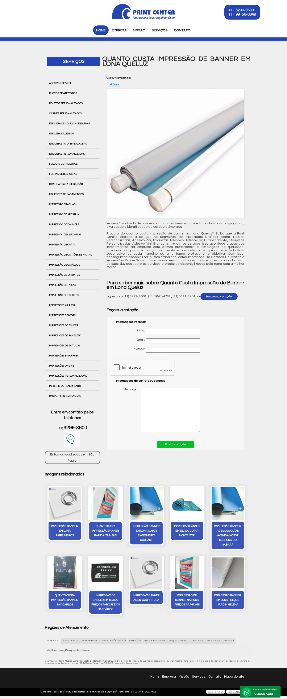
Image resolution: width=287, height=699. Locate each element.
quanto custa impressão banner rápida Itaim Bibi (105, 531)
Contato (182, 30)
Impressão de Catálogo (64, 264)
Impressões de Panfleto (65, 335)
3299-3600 (245, 10)
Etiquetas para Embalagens (68, 143)
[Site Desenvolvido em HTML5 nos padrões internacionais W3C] (215, 692)
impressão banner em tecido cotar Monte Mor (187, 531)
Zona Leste (196, 640)
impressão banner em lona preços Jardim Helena (227, 600)
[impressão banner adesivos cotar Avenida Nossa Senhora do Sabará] (228, 503)
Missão (139, 30)
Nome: (141, 330)
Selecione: (52, 640)
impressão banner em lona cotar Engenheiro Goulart (146, 533)
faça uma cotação (219, 296)
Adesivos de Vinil (60, 83)
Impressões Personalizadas (68, 375)
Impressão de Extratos (64, 274)
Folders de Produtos (63, 163)
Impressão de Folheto (64, 295)
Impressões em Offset (63, 355)
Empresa (119, 30)
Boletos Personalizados (66, 103)
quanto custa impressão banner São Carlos (64, 600)
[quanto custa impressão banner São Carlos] (64, 573)
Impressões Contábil (63, 315)
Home (100, 30)
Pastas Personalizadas (64, 396)
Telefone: (139, 349)
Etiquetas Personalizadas (67, 153)
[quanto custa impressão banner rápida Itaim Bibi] (105, 503)
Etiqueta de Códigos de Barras (69, 123)
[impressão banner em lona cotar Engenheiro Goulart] (146, 503)
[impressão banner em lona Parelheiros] (64, 503)
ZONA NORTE (70, 640)
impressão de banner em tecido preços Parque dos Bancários (105, 602)
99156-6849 (246, 14)
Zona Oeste (213, 640)
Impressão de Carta (62, 244)
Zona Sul (229, 640)
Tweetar (114, 84)
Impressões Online (61, 365)
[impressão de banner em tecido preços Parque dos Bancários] (105, 573)
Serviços (160, 30)
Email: (141, 339)
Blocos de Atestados (63, 93)
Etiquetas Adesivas (61, 133)
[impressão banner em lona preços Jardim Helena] (228, 573)
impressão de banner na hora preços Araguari (187, 600)
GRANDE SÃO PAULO (113, 640)
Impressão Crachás (62, 204)
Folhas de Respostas (63, 173)
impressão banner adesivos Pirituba (146, 597)
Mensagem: (159, 410)
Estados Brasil (89, 640)
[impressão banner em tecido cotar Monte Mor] (187, 503)
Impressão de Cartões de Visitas (70, 254)
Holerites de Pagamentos (66, 194)
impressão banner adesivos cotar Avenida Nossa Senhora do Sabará (227, 535)
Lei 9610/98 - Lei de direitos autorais (119, 663)
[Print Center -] (42, 8)
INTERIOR (135, 640)
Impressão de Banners (64, 224)
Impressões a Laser (62, 305)
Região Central (178, 640)
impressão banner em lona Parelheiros (64, 531)
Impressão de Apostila (64, 214)
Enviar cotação (175, 444)
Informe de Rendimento (65, 385)
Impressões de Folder (63, 325)
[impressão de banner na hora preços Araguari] (187, 573)
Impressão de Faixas (62, 284)
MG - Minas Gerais (154, 640)
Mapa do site (234, 676)
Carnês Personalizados (65, 113)
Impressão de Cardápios (65, 234)
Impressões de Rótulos (64, 345)
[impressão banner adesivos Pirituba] (146, 573)
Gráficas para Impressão (66, 184)
